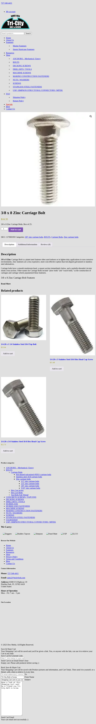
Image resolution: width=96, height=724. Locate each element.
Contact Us (10, 109)
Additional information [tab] (27, 244)
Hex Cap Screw (17, 490)
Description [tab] (9, 244)
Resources (10, 53)
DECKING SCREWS (22, 66)
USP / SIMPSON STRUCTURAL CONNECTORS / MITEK (38, 90)
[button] (90, 116)
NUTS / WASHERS (21, 80)
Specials (9, 104)
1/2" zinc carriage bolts (30, 481)
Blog (8, 107)
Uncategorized (12, 520)
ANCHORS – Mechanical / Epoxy (27, 59)
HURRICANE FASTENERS (18, 506)
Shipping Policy (19, 97)
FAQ (8, 94)
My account (10, 12)
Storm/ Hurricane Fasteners (23, 49)
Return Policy (18, 101)
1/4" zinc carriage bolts (30, 483)
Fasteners (9, 42)
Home (8, 38)
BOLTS (16, 62)
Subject (27, 680)
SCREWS (17, 83)
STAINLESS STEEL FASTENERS (27, 87)
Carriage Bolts (57, 237)
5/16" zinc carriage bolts (30, 488)
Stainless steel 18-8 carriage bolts (29, 477)
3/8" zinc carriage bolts (34, 237)
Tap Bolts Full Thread (19, 495)
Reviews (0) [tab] (45, 244)
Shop (8, 55)
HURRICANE (12, 504)
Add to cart (15, 230)
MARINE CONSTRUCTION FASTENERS (31, 76)
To (26, 674)
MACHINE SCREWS (22, 73)
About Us (10, 40)
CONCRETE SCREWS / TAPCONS (21, 497)
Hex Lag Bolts (17, 493)
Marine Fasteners (19, 46)
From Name (29, 677)
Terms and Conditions (14, 559)
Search (28, 33)
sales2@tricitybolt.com (16, 578)
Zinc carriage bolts (71, 237)
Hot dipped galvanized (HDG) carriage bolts (33, 474)
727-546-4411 (6, 3)
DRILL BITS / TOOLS (22, 69)
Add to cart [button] (8, 353)
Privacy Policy (12, 557)
